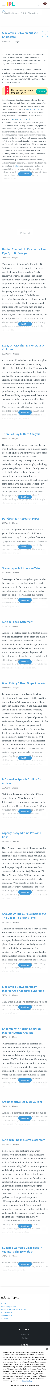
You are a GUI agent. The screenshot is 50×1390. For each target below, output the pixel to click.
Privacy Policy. (27, 1381)
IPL (3, 11)
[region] (25, 1368)
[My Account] (46, 4)
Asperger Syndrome (33, 109)
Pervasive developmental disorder (13, 1309)
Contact (25, 1338)
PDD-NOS (4, 1318)
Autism (3, 1303)
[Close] (47, 1349)
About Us (25, 1334)
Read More (25, 324)
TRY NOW (41, 91)
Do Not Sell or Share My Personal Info (25, 1386)
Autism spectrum (7, 1312)
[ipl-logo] (11, 5)
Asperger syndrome (8, 1306)
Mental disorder (7, 1315)
